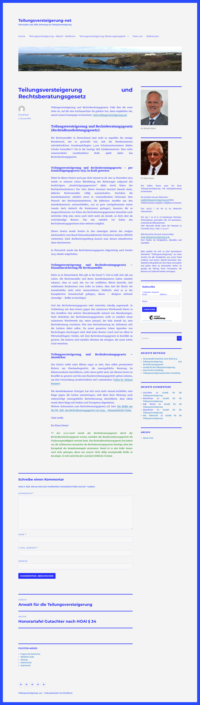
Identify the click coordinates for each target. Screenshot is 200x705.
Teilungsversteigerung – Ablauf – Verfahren (52, 36)
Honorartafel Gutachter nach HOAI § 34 (160, 359)
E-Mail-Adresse (28, 548)
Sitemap (24, 660)
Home (21, 36)
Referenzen (152, 36)
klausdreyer (23, 115)
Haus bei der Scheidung (153, 370)
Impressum (26, 665)
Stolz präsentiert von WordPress (58, 693)
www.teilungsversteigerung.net (110, 115)
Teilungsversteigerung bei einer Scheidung (161, 373)
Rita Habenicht (150, 415)
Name (22, 534)
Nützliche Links (27, 657)
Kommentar (25, 493)
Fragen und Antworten (30, 654)
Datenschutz (26, 662)
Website (23, 561)
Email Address (161, 294)
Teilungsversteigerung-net (44, 20)
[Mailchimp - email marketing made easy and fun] (157, 319)
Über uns (138, 36)
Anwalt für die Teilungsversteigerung (159, 367)
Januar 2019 (148, 438)
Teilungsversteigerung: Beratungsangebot (102, 36)
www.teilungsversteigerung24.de (155, 237)
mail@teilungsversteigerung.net (155, 200)
